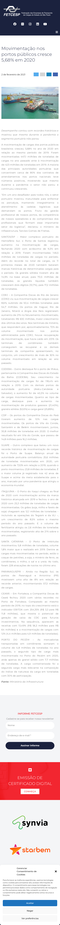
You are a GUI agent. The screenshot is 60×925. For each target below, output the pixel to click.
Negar (30, 910)
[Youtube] (45, 24)
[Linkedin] (37, 24)
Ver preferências (30, 918)
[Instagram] (30, 24)
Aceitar (30, 903)
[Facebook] (15, 24)
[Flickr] (22, 24)
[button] (55, 871)
